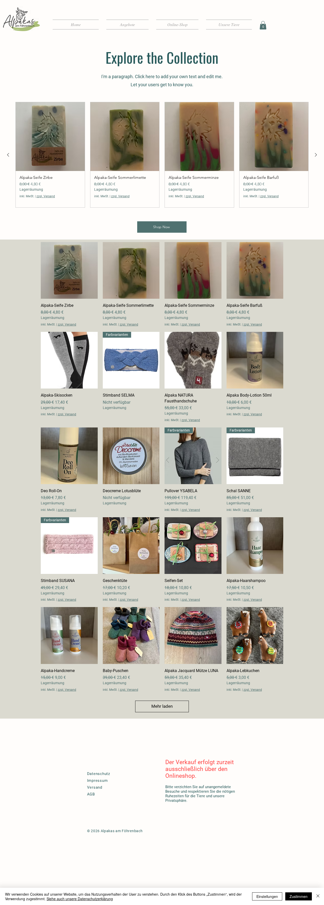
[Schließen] (318, 896)
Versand (94, 787)
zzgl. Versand (45, 196)
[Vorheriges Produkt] (8, 155)
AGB (91, 794)
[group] (162, 155)
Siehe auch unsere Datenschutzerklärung (80, 898)
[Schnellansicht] (69, 270)
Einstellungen (267, 896)
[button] (263, 25)
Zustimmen (299, 896)
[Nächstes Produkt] (316, 155)
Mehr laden (162, 706)
